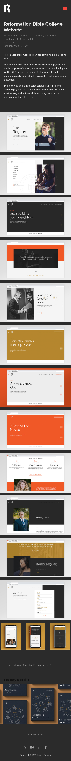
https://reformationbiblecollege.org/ (32, 665)
